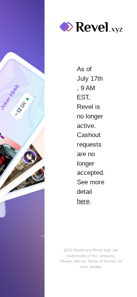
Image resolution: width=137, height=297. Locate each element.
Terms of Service (102, 261)
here (83, 201)
